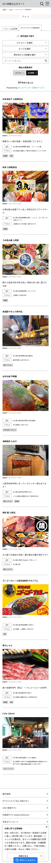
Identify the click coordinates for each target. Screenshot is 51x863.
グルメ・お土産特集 (10, 29)
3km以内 (18, 73)
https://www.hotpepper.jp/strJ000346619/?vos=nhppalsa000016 (25, 403)
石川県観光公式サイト (13, 4)
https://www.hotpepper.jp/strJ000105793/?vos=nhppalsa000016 (25, 741)
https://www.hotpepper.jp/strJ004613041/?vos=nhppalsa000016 (25, 270)
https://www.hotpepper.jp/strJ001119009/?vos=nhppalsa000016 (25, 198)
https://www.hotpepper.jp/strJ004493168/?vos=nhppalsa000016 (25, 674)
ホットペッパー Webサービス (31, 87)
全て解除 (31, 73)
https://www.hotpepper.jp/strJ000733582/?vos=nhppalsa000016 (25, 541)
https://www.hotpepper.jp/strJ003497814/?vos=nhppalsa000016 (25, 471)
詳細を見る (23, 855)
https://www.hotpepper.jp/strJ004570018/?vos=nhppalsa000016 (25, 607)
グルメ (11, 9)
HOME (4, 9)
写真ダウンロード (10, 821)
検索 (45, 60)
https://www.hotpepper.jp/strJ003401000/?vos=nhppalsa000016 (25, 338)
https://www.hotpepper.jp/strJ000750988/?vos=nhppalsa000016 (25, 127)
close (47, 827)
